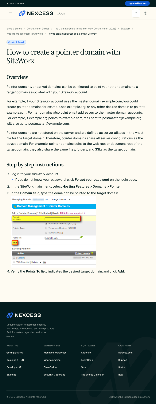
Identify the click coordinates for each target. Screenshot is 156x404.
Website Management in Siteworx (24, 33)
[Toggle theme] (145, 13)
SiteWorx (125, 28)
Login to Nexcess (137, 3)
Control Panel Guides (38, 28)
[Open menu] (10, 13)
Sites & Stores (14, 28)
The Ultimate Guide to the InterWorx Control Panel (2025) (85, 28)
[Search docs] (136, 13)
